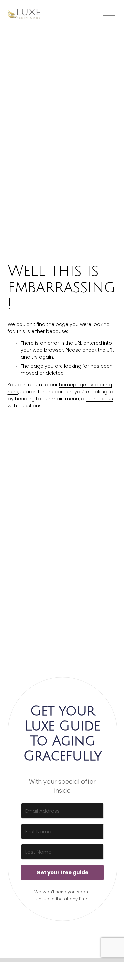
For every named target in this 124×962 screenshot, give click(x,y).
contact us (99, 398)
